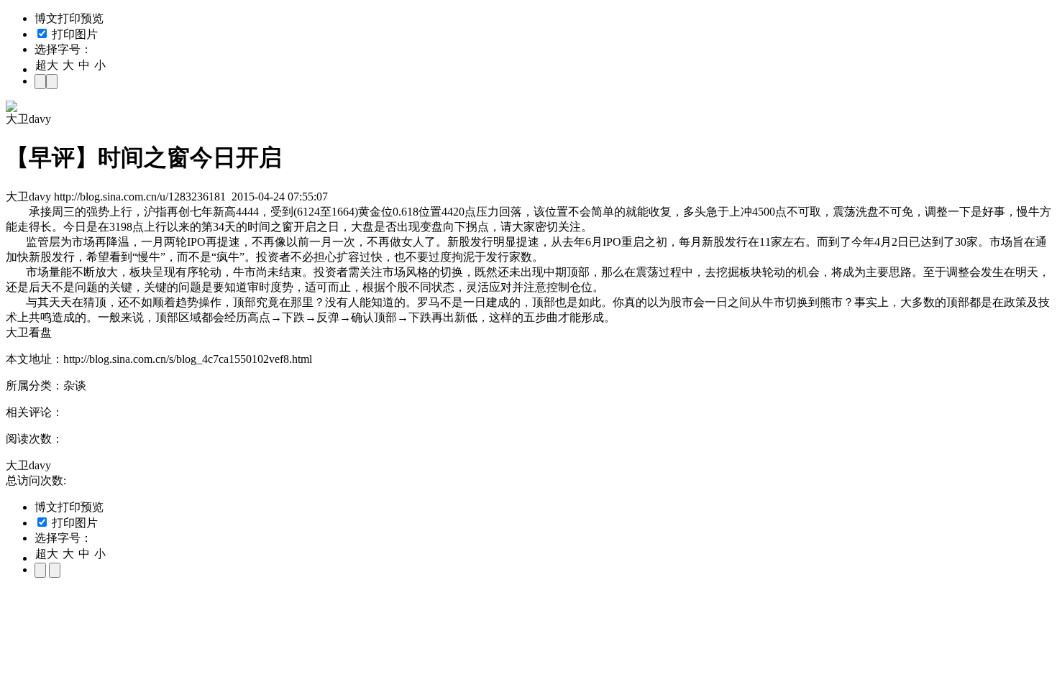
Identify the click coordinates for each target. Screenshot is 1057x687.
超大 (46, 65)
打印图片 (73, 34)
